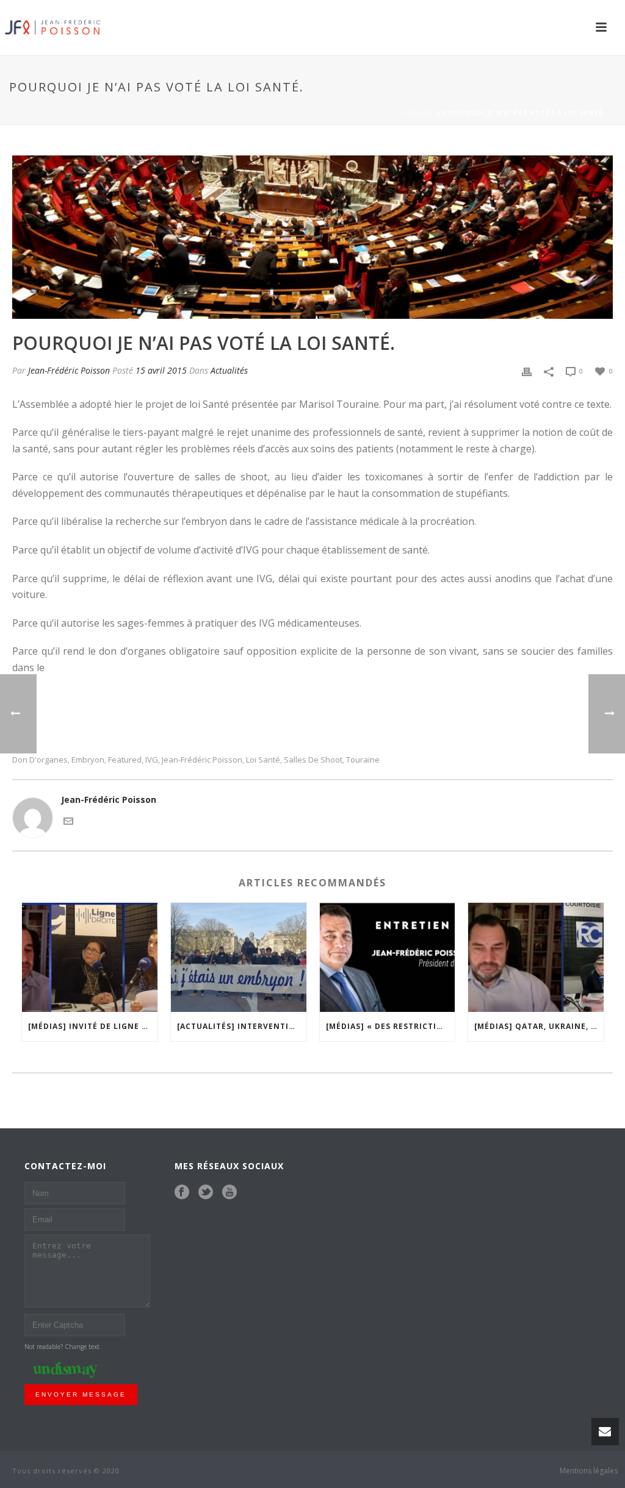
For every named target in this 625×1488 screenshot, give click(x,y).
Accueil (418, 113)
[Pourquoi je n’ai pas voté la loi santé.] (312, 237)
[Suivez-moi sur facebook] (182, 1192)
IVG (151, 760)
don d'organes (40, 760)
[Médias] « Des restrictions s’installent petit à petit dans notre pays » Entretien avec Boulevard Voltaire (390, 1026)
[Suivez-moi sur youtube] (229, 1192)
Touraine (363, 760)
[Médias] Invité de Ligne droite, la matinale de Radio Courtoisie (92, 1026)
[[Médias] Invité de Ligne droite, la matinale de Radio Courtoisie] (89, 957)
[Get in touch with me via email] (68, 819)
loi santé (263, 760)
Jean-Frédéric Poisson (69, 370)
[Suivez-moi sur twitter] (205, 1192)
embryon (87, 760)
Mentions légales (589, 1471)
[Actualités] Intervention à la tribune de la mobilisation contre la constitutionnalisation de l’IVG (241, 1026)
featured (125, 760)
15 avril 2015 (161, 370)
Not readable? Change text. (62, 1346)
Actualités (229, 370)
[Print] (527, 370)
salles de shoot (313, 760)
